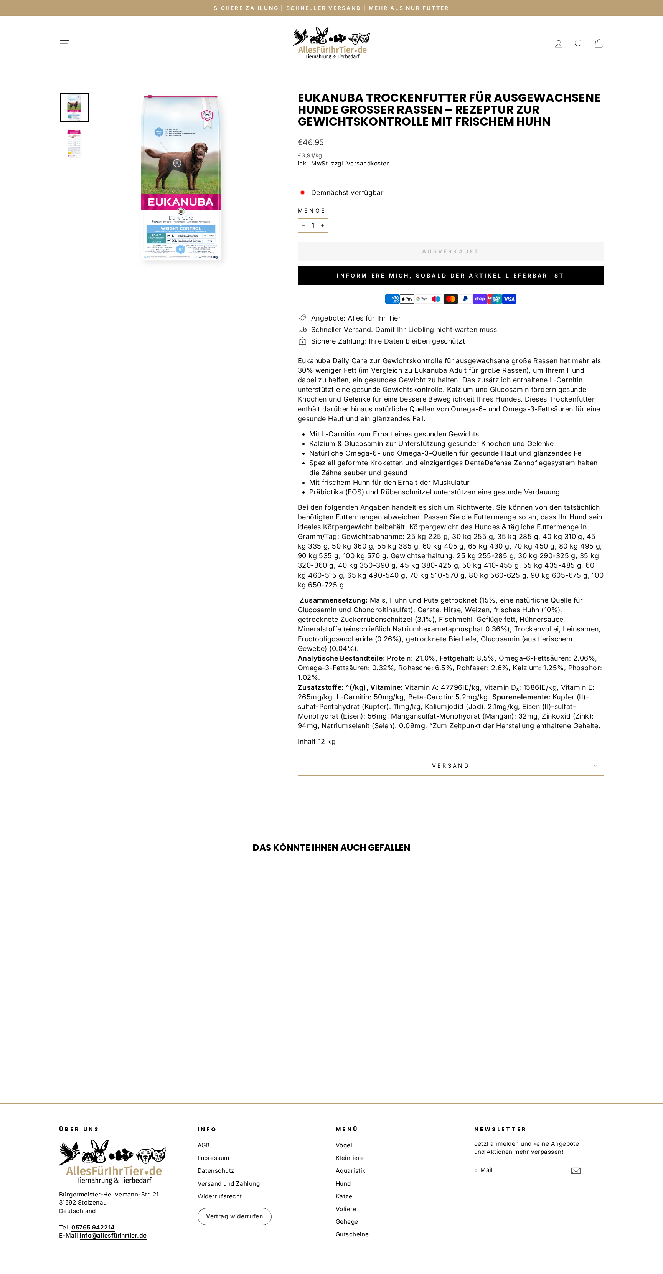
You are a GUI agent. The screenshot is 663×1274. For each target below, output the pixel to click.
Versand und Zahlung (229, 1183)
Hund (343, 1183)
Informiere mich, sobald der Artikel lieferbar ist (450, 275)
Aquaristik (351, 1170)
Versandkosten (368, 163)
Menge (312, 210)
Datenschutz (216, 1170)
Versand (451, 765)
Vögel (344, 1145)
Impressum (213, 1158)
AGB (204, 1145)
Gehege (347, 1221)
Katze (344, 1196)
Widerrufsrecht (220, 1196)
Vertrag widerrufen (234, 1216)
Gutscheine (352, 1234)
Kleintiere (350, 1158)
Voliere (346, 1209)
